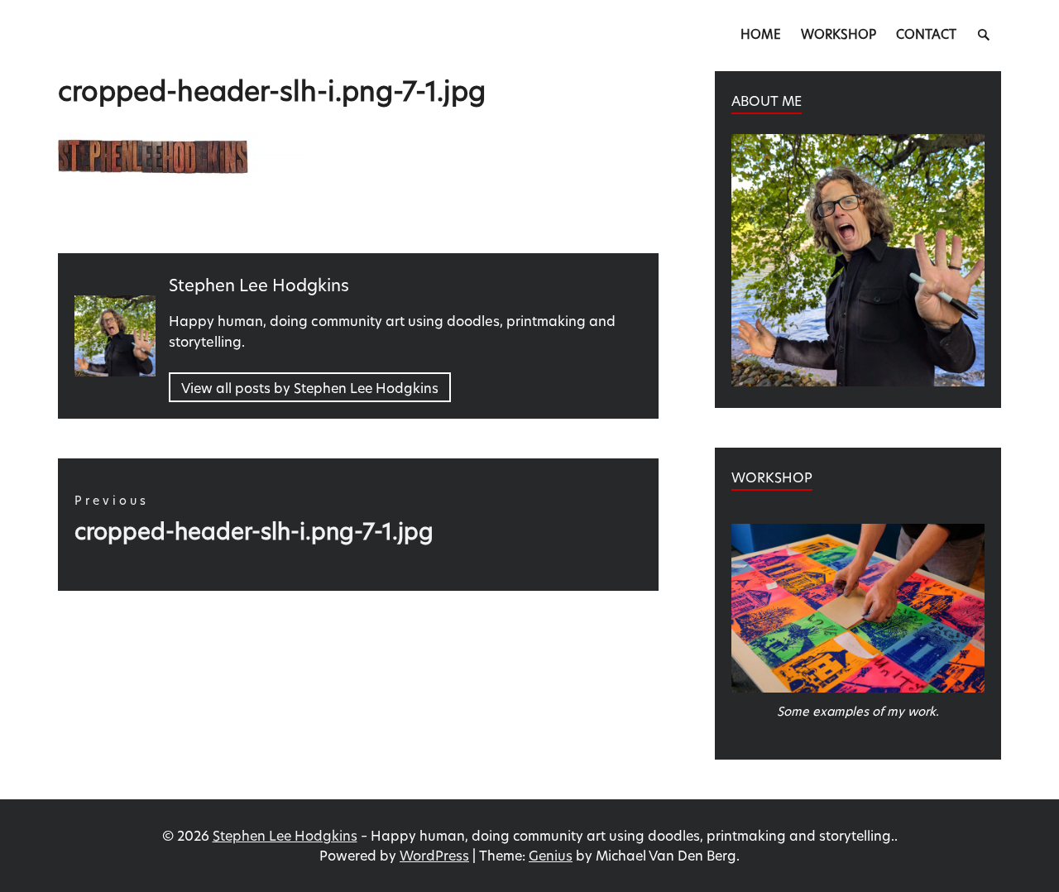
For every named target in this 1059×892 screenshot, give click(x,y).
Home (760, 34)
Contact (926, 34)
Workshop (838, 34)
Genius (551, 855)
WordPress (434, 855)
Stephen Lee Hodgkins (285, 835)
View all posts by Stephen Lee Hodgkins (309, 387)
